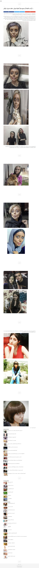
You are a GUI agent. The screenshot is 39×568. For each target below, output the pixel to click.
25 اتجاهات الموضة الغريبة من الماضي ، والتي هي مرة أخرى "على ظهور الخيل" (17, 473)
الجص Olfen (9, 526)
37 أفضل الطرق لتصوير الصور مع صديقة (12, 450)
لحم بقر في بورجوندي (10, 506)
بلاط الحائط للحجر (10, 516)
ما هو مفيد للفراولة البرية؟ (11, 488)
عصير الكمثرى (9, 495)
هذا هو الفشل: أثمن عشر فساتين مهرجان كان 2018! (13, 463)
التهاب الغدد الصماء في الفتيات (11, 546)
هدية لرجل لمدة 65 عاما (10, 485)
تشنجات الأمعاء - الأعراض (11, 519)
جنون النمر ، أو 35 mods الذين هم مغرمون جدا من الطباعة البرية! (15, 470)
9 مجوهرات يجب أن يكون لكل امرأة (12, 440)
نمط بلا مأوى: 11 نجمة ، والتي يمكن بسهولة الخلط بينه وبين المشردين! (15, 466)
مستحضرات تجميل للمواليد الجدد (11, 549)
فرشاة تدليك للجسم (10, 552)
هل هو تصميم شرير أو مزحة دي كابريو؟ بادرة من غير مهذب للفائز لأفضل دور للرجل (17, 536)
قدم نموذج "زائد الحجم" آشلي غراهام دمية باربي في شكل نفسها (15, 430)
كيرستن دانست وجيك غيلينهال (11, 513)
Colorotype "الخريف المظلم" (11, 503)
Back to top (19, 564)
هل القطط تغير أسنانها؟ (10, 539)
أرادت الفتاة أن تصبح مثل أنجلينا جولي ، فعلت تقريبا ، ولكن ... (14, 443)
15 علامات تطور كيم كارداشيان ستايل (12, 433)
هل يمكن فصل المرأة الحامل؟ (11, 509)
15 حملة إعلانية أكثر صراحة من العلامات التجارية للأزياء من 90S (15, 460)
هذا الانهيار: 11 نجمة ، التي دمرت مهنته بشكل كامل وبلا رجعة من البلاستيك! (16, 453)
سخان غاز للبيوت (10, 529)
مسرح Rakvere (10, 498)
